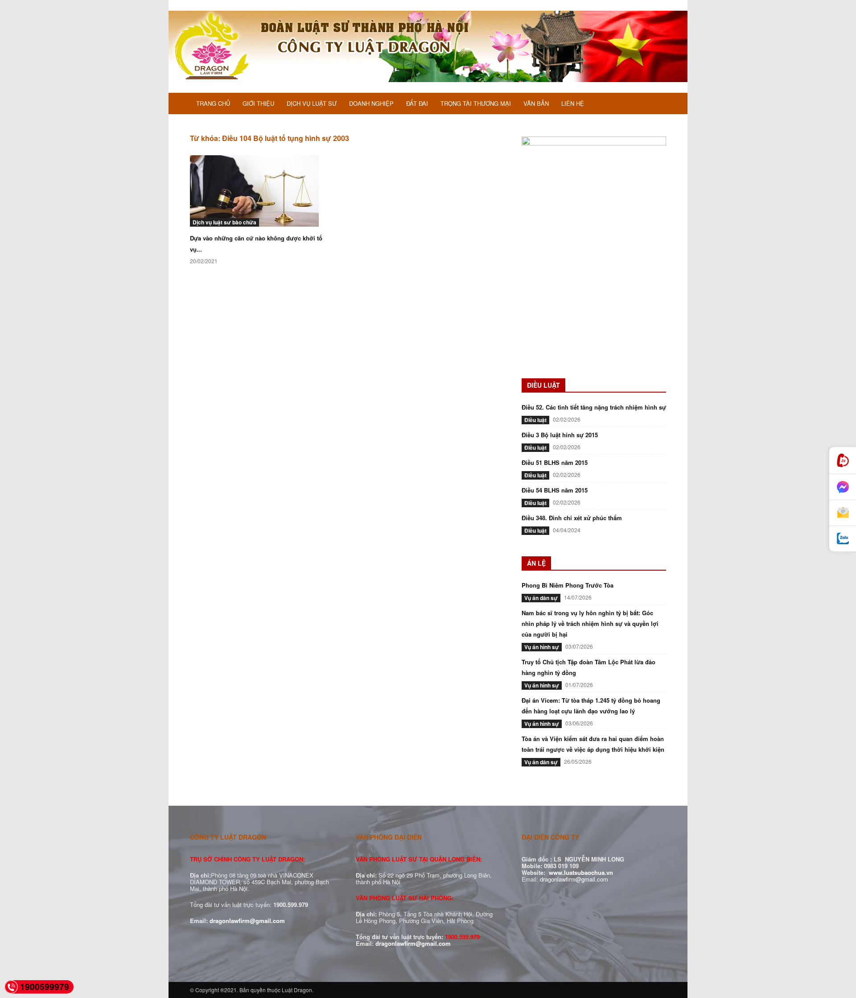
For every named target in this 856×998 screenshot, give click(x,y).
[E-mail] (842, 513)
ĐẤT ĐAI (417, 103)
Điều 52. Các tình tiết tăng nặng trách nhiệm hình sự (594, 407)
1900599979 (44, 987)
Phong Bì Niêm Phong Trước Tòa (567, 585)
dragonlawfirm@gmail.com (247, 920)
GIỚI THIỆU (258, 103)
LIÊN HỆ (572, 103)
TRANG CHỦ (213, 103)
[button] (655, 104)
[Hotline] (842, 460)
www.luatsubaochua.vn (581, 872)
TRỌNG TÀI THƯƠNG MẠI (475, 103)
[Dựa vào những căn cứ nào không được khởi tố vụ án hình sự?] (262, 191)
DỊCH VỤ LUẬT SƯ (312, 103)
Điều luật (535, 420)
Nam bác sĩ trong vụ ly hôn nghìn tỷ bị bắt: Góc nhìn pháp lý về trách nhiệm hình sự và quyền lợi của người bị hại (590, 623)
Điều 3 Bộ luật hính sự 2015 (560, 435)
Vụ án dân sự (541, 598)
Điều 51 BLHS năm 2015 (555, 462)
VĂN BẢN (536, 103)
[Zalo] (842, 538)
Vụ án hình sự (541, 647)
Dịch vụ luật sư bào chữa (224, 222)
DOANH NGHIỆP (371, 103)
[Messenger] (842, 487)
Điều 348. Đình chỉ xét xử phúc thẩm (572, 517)
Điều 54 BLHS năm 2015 (555, 490)
